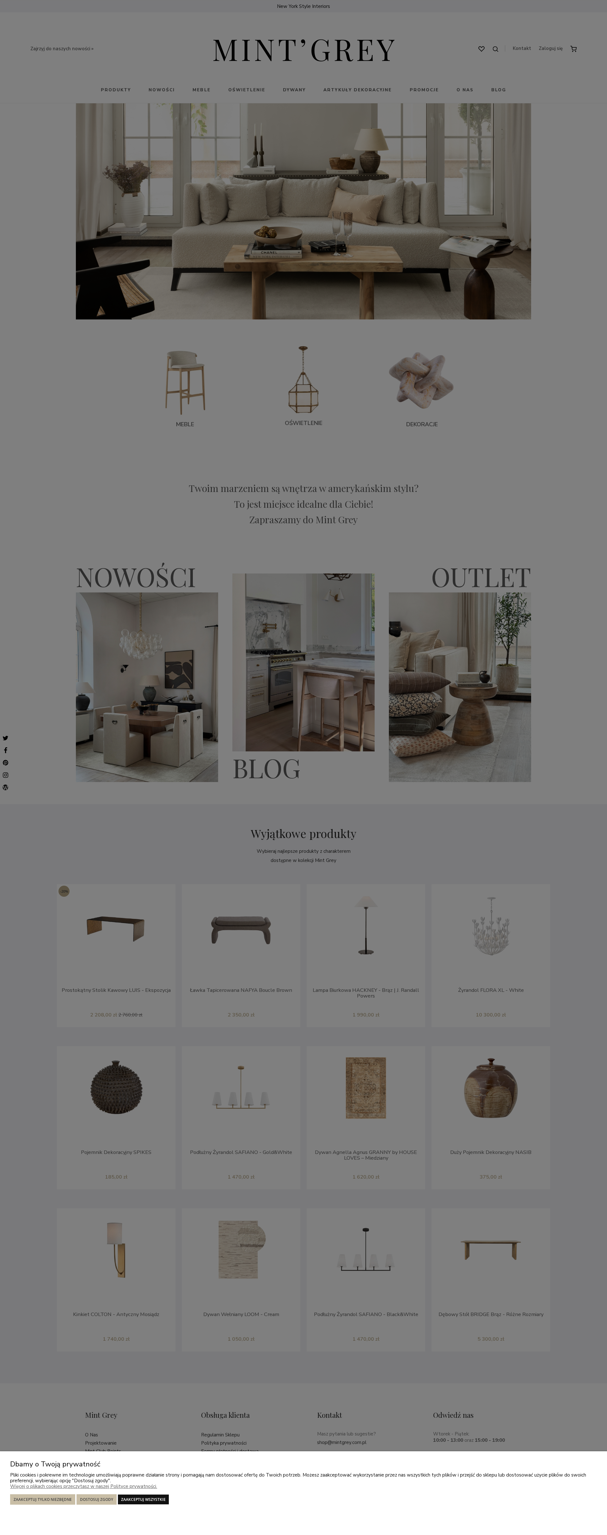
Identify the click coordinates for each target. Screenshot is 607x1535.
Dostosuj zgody (96, 1499)
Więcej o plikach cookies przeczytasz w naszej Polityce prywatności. (83, 1486)
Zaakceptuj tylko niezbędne (43, 1499)
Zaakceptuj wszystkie (143, 1499)
